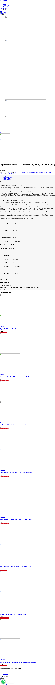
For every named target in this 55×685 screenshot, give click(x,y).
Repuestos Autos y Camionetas (33, 172)
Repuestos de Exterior (45, 172)
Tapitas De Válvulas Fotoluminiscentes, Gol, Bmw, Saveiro (16, 519)
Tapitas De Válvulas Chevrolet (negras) (10, 329)
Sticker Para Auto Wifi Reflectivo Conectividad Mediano (15, 376)
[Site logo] (3, 0)
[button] (3, 332)
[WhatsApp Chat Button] (3, 682)
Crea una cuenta (3, 684)
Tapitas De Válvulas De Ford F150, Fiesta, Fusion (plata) (15, 566)
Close (1, 677)
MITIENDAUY (11, 173)
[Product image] (10, 325)
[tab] (29, 176)
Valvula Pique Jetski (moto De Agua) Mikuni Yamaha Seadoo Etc (18, 662)
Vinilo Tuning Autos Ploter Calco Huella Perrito (13, 424)
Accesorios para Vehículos (20, 172)
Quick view (2, 326)
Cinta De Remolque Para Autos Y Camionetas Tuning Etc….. (17, 472)
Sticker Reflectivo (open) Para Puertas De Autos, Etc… (15, 614)
